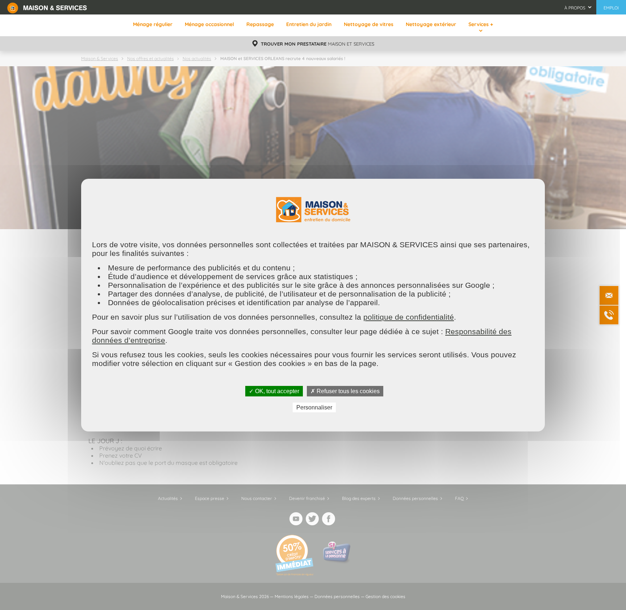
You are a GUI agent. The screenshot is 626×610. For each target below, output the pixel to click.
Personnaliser (314, 407)
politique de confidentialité (408, 316)
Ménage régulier (152, 24)
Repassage (260, 24)
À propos (574, 7)
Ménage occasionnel (209, 24)
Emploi (611, 7)
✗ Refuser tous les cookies (345, 391)
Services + (480, 24)
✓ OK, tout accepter (274, 391)
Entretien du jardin (308, 24)
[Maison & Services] (47, 7)
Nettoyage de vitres (368, 24)
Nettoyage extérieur (431, 24)
